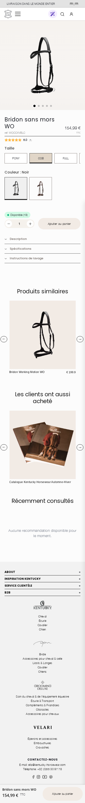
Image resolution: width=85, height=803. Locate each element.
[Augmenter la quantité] (30, 223)
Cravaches (42, 747)
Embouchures (42, 743)
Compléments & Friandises (42, 705)
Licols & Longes (42, 663)
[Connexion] (71, 13)
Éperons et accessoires (42, 738)
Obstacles (42, 709)
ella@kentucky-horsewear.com (47, 764)
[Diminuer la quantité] (8, 223)
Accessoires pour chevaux (42, 714)
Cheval (42, 616)
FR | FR (74, 3)
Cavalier (43, 625)
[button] (52, 14)
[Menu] (18, 14)
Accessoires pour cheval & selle (42, 658)
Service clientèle (42, 586)
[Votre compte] (71, 14)
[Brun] (40, 188)
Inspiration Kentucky (42, 579)
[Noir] (16, 188)
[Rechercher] (62, 14)
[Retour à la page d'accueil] (8, 14)
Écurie (42, 620)
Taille (9, 148)
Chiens (42, 671)
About (42, 572)
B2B (42, 592)
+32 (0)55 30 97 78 (49, 769)
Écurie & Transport (42, 701)
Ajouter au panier (59, 224)
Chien (42, 629)
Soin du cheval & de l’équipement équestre (42, 696)
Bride (42, 654)
